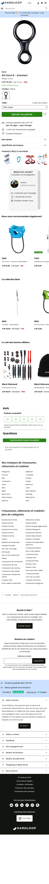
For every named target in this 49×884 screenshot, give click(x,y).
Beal (4, 72)
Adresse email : (24, 656)
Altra (3, 488)
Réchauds (6, 552)
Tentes (4, 539)
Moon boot (6, 494)
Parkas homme (8, 533)
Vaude (28, 481)
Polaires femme (8, 526)
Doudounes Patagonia (34, 583)
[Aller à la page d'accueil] (3, 595)
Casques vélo (7, 580)
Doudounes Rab (32, 561)
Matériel (15, 595)
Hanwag (29, 494)
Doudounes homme (10, 529)
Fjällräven (29, 472)
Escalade (8, 595)
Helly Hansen (7, 497)
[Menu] (2, 8)
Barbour (5, 500)
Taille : (4, 103)
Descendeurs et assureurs (29, 595)
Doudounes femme (9, 520)
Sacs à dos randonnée (10, 555)
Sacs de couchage (9, 549)
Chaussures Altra (32, 574)
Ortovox (5, 475)
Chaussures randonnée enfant (11, 576)
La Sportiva (6, 481)
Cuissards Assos (32, 554)
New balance (31, 491)
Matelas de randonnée (11, 542)
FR (28, 3)
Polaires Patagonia (33, 529)
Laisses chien (31, 567)
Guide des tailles (39, 103)
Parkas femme (7, 523)
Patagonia (6, 472)
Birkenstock (30, 497)
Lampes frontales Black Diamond (35, 544)
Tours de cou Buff (33, 577)
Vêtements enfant (33, 520)
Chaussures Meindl (33, 548)
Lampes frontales (8, 545)
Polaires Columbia (33, 539)
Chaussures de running (11, 568)
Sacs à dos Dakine (33, 551)
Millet (4, 491)
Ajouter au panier (22, 114)
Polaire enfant (31, 523)
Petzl (27, 500)
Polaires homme (8, 536)
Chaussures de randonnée (12, 561)
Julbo (28, 488)
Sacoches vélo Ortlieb (34, 570)
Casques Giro (31, 557)
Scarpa (28, 478)
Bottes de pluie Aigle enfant (36, 526)
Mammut (29, 484)
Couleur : (8, 89)
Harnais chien (31, 564)
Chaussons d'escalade (10, 571)
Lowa (4, 484)
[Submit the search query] (46, 8)
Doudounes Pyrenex (33, 533)
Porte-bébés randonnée (11, 583)
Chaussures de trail (9, 565)
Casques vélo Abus (33, 580)
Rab (3, 478)
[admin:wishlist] (44, 114)
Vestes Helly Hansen (34, 536)
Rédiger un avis (7, 78)
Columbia (29, 475)
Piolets (4, 558)
